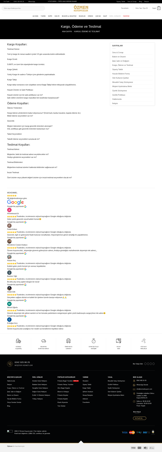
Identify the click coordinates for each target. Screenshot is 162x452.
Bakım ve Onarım (119, 57)
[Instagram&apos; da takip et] (155, 1)
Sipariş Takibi (120, 1)
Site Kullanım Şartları (120, 78)
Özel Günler (115, 16)
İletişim (146, 1)
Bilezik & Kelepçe (69, 16)
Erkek (90, 16)
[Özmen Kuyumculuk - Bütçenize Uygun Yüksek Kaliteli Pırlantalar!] (81, 8)
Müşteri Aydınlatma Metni (122, 86)
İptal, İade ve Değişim (120, 61)
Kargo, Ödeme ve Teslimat (122, 65)
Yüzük (43, 16)
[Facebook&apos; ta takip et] (153, 1)
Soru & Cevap (132, 1)
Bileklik (82, 16)
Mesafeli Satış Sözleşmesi (122, 82)
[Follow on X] (157, 1)
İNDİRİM (126, 16)
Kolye (57, 16)
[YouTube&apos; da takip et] (159, 1)
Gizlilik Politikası (118, 95)
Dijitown (10, 446)
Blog (140, 1)
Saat (105, 16)
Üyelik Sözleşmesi (119, 91)
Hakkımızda (117, 99)
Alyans (35, 16)
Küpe (50, 16)
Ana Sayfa (67, 31)
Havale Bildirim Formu (121, 74)
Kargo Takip (46, 85)
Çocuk (98, 16)
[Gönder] (43, 8)
